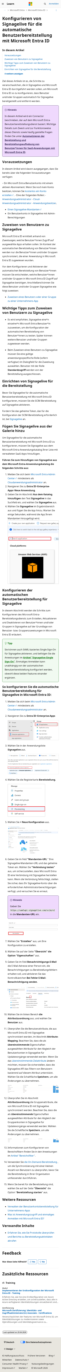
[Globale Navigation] (3, 3)
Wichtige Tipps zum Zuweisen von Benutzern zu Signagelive (27, 64)
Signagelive (16, 419)
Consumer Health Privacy (14, 1363)
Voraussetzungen (13, 55)
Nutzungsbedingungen (43, 1363)
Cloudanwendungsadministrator (25, 482)
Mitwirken (7, 1359)
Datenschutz (21, 1359)
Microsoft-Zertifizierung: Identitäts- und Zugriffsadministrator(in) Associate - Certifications (27, 1311)
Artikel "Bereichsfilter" (23, 1155)
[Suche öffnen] (45, 3)
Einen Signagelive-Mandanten (24, 209)
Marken (22, 1368)
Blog (51, 1355)
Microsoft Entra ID (36, 10)
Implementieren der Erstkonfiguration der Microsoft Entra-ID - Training (28, 1291)
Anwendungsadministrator (16, 199)
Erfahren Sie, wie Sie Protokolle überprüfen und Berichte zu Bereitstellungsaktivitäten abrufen (31, 1236)
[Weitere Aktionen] (56, 10)
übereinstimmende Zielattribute (29, 1060)
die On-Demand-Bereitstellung (40, 1162)
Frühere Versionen (36, 1355)
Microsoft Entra (17, 10)
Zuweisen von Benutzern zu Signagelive (24, 59)
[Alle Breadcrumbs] (4, 10)
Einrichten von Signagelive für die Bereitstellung (28, 69)
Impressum (7, 1368)
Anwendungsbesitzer (44, 203)
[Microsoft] (30, 4)
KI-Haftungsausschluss (13, 1355)
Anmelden (54, 3)
